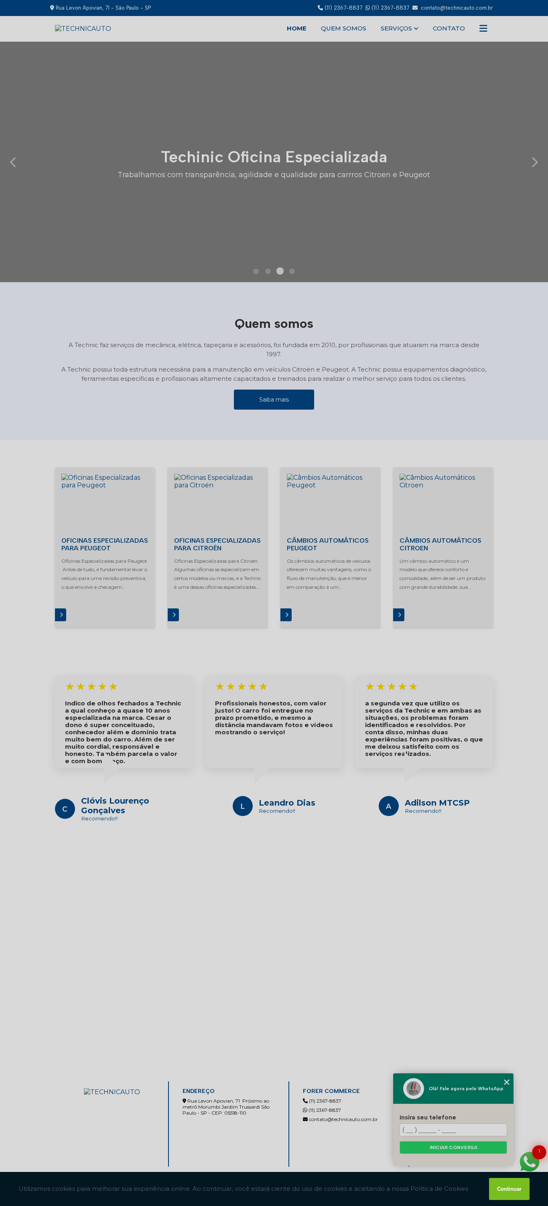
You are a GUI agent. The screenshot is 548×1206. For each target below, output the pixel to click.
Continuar (509, 1189)
